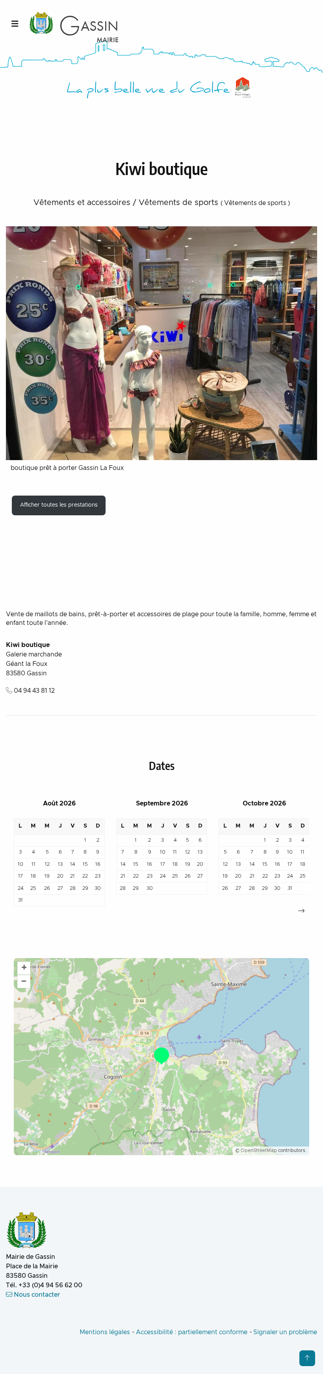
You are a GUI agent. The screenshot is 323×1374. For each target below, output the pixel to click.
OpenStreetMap (259, 1150)
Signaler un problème (285, 1332)
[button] (301, 910)
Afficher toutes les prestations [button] (59, 505)
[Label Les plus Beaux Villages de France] (243, 87)
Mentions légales (105, 1332)
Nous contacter (36, 1295)
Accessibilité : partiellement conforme (191, 1332)
